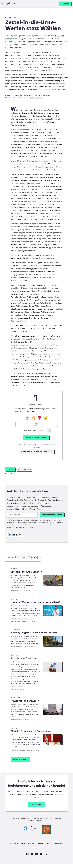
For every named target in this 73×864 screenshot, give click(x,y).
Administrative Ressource (24, 658)
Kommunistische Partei (47, 189)
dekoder (14, 599)
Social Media (16, 629)
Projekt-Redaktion (24, 591)
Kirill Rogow (35, 750)
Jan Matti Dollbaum (19, 689)
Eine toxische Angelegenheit (26, 571)
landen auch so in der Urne (43, 170)
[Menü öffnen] (3, 4)
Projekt (14, 569)
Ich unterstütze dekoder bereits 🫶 (36, 451)
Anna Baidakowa (24, 720)
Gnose (15, 655)
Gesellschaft (14, 474)
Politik (14, 591)
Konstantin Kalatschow (29, 621)
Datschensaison (48, 297)
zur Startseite (21, 760)
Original (7, 95)
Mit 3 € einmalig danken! (36, 437)
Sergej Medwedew (29, 647)
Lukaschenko (39, 153)
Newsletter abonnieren (52, 515)
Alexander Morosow (25, 750)
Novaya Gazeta (11, 18)
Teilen (11, 469)
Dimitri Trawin (33, 95)
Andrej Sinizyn (23, 619)
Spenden (65, 4)
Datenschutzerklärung (27, 527)
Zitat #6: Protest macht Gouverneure (31, 731)
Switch (47, 431)
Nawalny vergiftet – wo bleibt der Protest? (34, 632)
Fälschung (38, 141)
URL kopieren (26, 469)
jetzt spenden (37, 804)
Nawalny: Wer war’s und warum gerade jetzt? (35, 602)
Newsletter (18, 497)
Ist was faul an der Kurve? (25, 700)
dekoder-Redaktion (36, 98)
